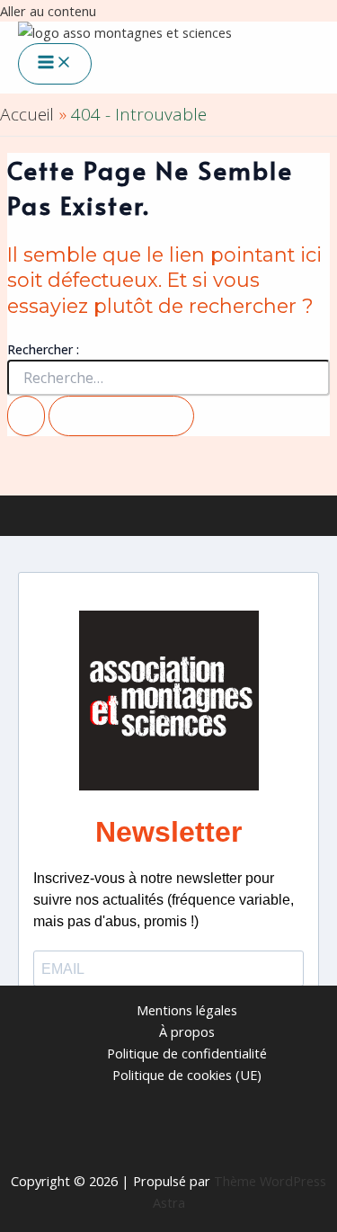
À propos (187, 1031)
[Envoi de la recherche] (26, 416)
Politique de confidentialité (187, 1053)
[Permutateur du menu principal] (55, 64)
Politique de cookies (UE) (187, 1075)
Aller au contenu (48, 11)
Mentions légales (187, 1010)
